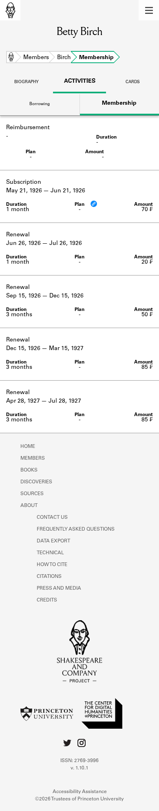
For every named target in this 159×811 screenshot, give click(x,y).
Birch (64, 58)
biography (26, 82)
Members (36, 58)
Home (11, 58)
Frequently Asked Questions (76, 529)
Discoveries (36, 482)
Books (29, 470)
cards (133, 82)
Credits (47, 600)
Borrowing (39, 104)
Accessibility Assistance (80, 791)
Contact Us (52, 517)
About (29, 505)
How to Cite (52, 564)
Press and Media (59, 588)
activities (79, 81)
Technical (50, 553)
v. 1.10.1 (79, 768)
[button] (149, 10)
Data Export (53, 541)
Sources (32, 493)
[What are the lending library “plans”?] (94, 204)
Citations (49, 576)
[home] (10, 10)
